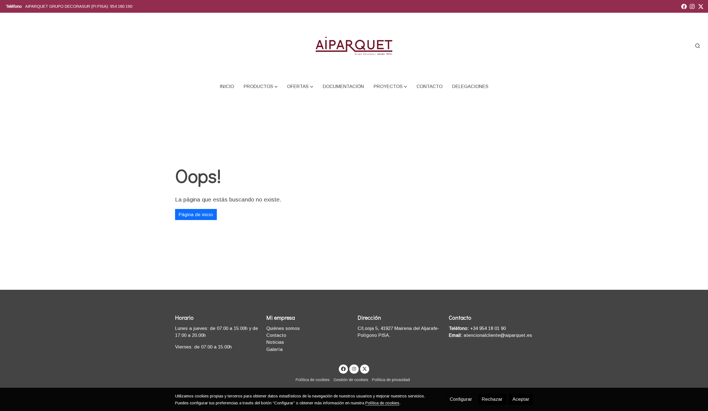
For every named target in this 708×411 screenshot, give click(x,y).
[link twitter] (701, 6)
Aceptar (520, 399)
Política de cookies (313, 380)
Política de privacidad (391, 380)
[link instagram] (692, 6)
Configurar (461, 399)
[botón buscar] (697, 45)
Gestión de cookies (351, 380)
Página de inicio (196, 214)
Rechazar (492, 399)
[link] (354, 45)
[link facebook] (684, 6)
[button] (260, 86)
